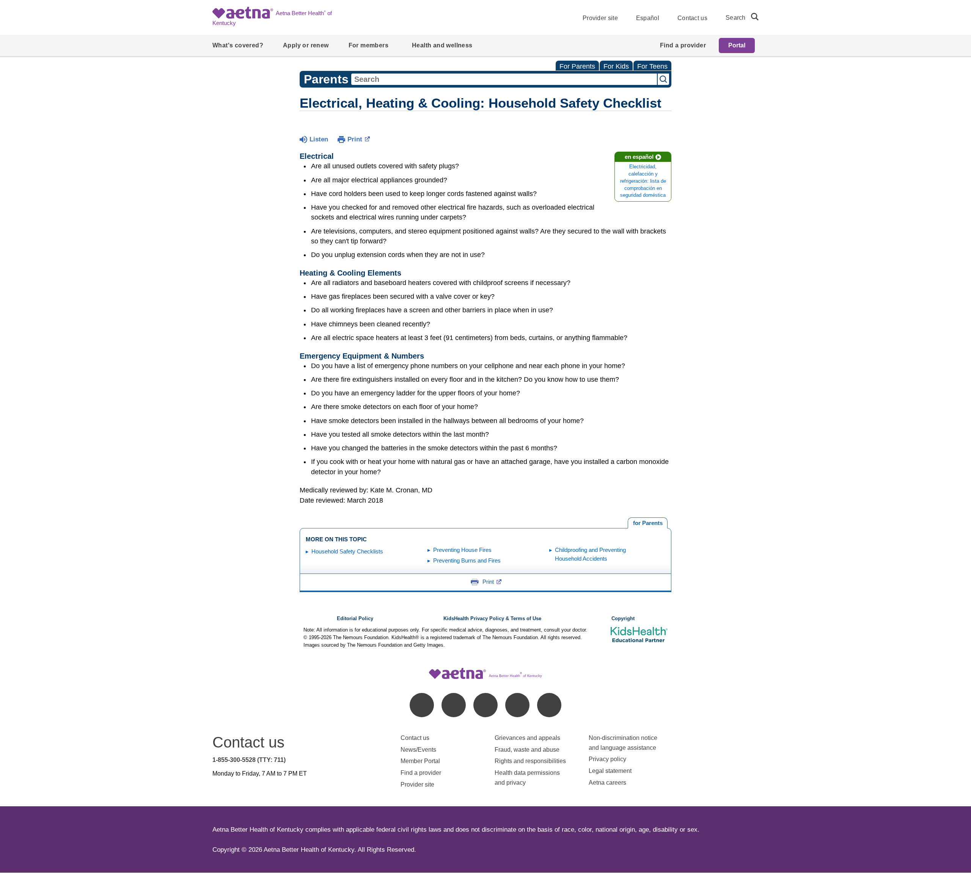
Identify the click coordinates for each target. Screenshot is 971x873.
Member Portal (420, 761)
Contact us (692, 18)
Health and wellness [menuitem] (442, 45)
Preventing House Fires (462, 550)
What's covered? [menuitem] (237, 45)
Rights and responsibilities (530, 761)
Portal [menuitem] (736, 45)
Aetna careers (607, 782)
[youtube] (549, 705)
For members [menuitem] (368, 45)
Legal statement (611, 771)
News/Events (418, 749)
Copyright (623, 618)
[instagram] (517, 705)
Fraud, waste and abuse (527, 749)
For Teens (652, 66)
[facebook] (422, 705)
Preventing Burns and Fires (467, 560)
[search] (752, 16)
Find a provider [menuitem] (683, 45)
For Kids (616, 66)
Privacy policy (607, 759)
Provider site (600, 18)
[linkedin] (454, 705)
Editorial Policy (355, 618)
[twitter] (485, 705)
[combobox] (504, 79)
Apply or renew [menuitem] (306, 45)
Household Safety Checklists (347, 551)
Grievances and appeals (527, 738)
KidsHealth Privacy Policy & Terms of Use (492, 618)
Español (647, 18)
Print (354, 139)
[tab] (648, 523)
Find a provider (421, 773)
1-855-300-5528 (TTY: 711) (249, 760)
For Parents (577, 66)
